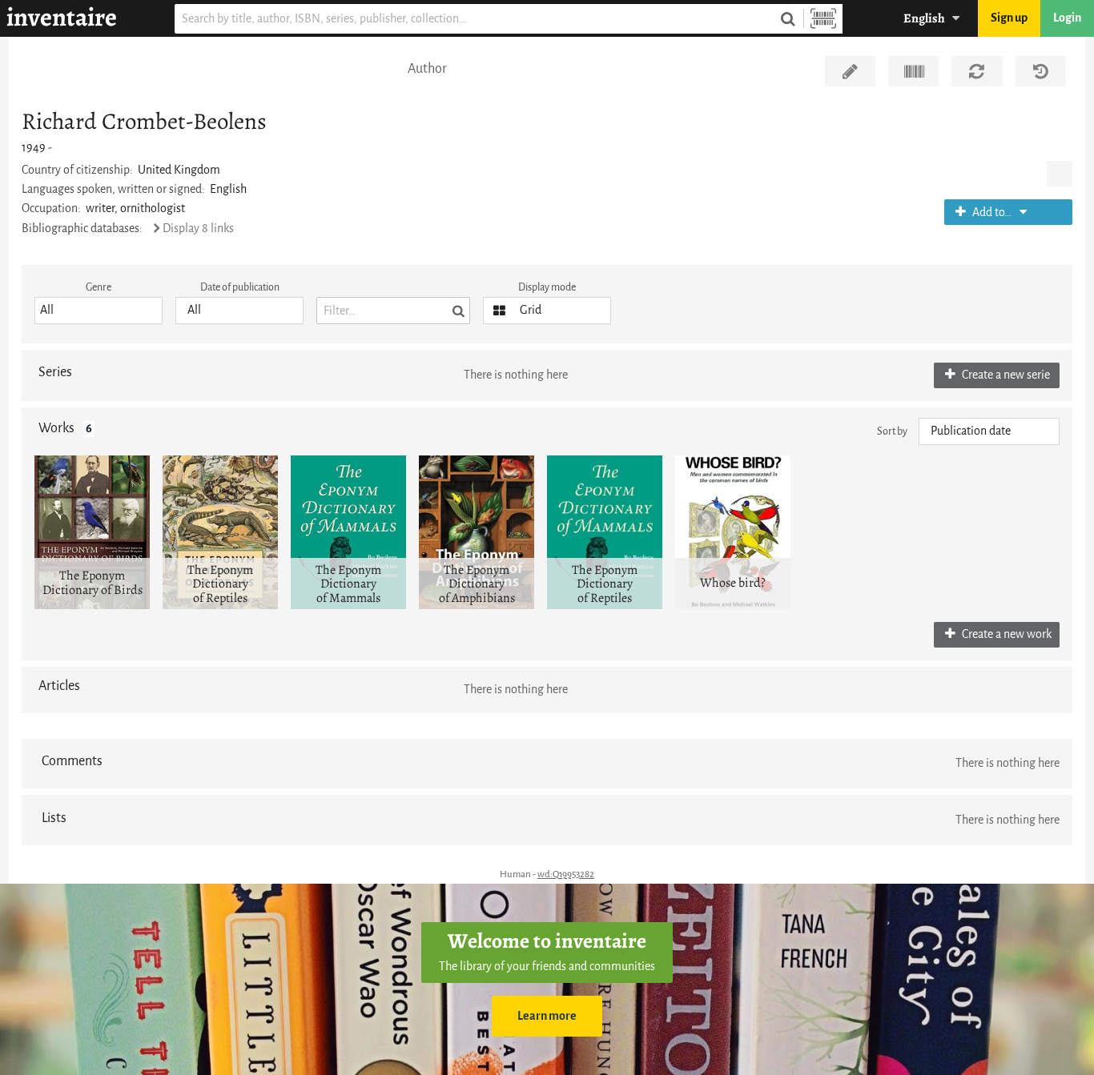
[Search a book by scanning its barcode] (823, 19)
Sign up (1009, 18)
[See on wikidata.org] (913, 71)
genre (98, 287)
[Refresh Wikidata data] (976, 71)
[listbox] (98, 310)
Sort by (892, 431)
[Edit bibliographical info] (850, 71)
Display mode (547, 287)
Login (1067, 18)
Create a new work (1005, 634)
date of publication (240, 287)
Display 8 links (198, 228)
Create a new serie (1004, 375)
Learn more (547, 1016)
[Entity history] (1041, 71)
